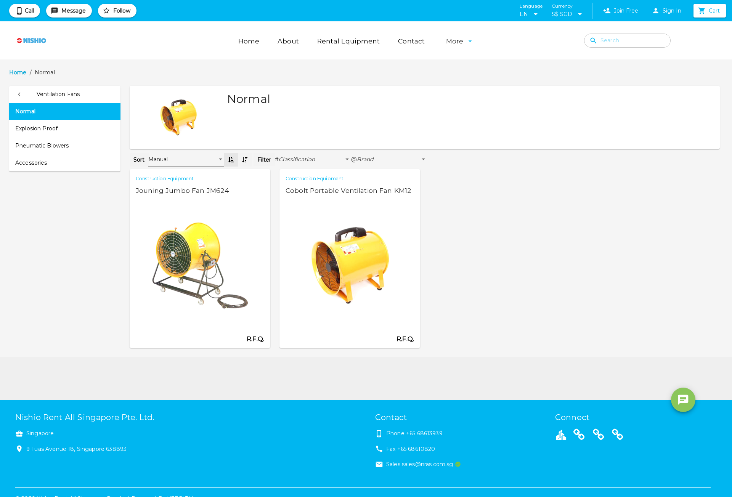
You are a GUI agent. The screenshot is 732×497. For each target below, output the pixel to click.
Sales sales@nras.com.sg (419, 464)
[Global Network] (617, 435)
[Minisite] (598, 435)
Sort (139, 159)
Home (18, 72)
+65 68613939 (424, 433)
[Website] (579, 435)
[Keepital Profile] (561, 434)
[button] (64, 94)
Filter (264, 159)
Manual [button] (158, 159)
